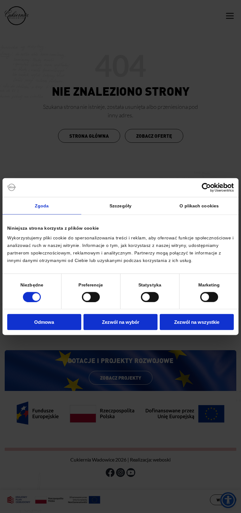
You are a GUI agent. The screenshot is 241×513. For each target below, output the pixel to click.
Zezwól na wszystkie (196, 322)
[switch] (91, 297)
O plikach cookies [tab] (199, 205)
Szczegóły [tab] (120, 205)
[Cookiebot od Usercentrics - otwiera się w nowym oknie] (206, 187)
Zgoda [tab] (42, 205)
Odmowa (44, 322)
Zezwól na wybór (120, 322)
